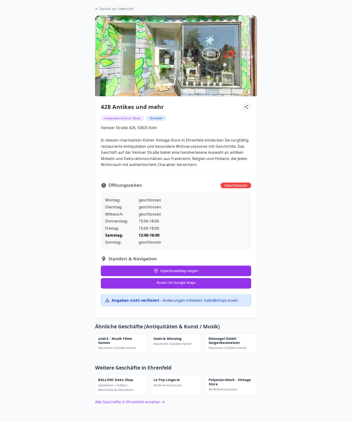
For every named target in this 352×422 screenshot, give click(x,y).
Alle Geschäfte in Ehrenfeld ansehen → (130, 402)
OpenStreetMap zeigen (179, 270)
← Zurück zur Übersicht (114, 8)
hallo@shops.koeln (221, 300)
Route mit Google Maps (176, 282)
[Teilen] (246, 107)
